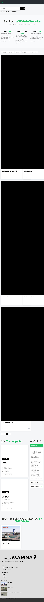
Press (4, 577)
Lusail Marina (6, 544)
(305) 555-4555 (6, 466)
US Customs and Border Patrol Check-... (15, 592)
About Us (5, 575)
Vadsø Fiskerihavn (7, 423)
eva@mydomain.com (8, 468)
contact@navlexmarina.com (11, 567)
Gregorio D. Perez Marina (9, 171)
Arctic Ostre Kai (7, 297)
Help (4, 574)
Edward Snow (5, 496)
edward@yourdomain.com (8, 502)
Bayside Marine (28, 171)
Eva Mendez (5, 462)
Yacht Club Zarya (29, 297)
